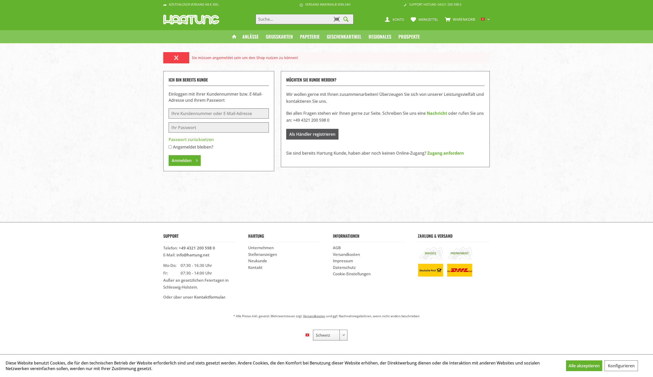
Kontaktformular (209, 297)
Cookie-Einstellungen (352, 273)
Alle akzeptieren (584, 366)
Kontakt (255, 267)
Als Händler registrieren (312, 134)
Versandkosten (346, 254)
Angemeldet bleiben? (193, 147)
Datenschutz (344, 267)
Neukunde (257, 260)
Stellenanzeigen (262, 254)
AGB (337, 247)
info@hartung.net (193, 254)
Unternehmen (261, 247)
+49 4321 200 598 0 (197, 247)
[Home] (234, 36)
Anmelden (182, 160)
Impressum (343, 260)
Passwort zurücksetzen (191, 139)
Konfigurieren (621, 366)
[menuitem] (458, 19)
